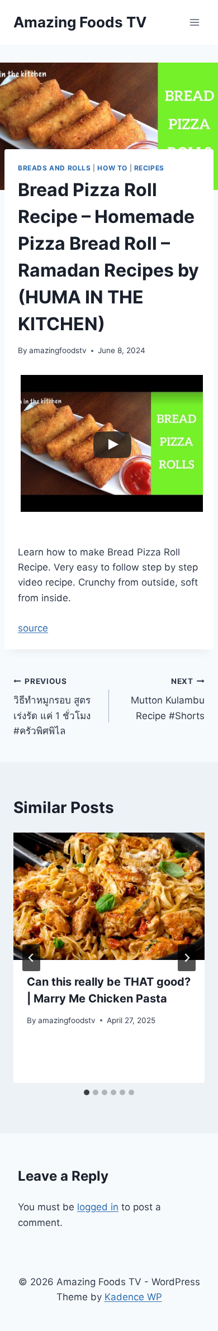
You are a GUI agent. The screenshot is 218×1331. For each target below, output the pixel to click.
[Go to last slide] (31, 957)
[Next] (187, 957)
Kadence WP (133, 1297)
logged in (98, 1207)
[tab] (86, 1092)
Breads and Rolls (54, 168)
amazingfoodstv (58, 350)
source (33, 628)
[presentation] (109, 896)
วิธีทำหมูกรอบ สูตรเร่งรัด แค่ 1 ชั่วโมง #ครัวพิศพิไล (52, 706)
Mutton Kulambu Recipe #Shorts (168, 699)
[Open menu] (194, 22)
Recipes (149, 168)
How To (112, 168)
